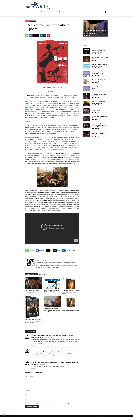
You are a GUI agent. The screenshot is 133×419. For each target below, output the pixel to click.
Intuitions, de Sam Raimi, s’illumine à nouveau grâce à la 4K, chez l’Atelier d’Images (70, 292)
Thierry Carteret (30, 32)
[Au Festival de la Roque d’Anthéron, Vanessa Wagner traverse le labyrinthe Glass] (86, 126)
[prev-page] (26, 326)
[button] (106, 12)
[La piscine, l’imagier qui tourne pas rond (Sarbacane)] (86, 66)
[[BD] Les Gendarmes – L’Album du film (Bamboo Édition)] (52, 283)
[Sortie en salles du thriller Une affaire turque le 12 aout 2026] (33, 283)
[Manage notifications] (4, 415)
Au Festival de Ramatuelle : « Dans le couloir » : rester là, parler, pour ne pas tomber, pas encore (95, 31)
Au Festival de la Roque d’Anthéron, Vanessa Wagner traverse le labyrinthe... (99, 125)
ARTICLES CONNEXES (31, 274)
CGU (93, 416)
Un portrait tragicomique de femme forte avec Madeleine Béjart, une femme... (99, 50)
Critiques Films (33, 21)
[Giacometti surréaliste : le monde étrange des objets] (86, 81)
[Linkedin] (41, 35)
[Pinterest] (48, 35)
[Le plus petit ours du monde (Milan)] (86, 89)
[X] (34, 35)
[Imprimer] (44, 35)
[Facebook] (30, 35)
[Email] (37, 35)
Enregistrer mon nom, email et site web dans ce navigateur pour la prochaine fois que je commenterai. (52, 403)
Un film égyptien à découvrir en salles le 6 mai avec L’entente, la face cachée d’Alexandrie (52, 310)
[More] (74, 250)
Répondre (33, 345)
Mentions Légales (99, 416)
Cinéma (31, 18)
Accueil (26, 18)
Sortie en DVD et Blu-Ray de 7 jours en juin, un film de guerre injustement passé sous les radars (33, 321)
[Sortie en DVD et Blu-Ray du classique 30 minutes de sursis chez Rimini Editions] (70, 302)
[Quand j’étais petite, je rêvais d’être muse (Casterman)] (86, 74)
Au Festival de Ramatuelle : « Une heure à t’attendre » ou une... (99, 133)
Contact (106, 416)
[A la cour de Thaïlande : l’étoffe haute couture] (86, 96)
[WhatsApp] (26, 35)
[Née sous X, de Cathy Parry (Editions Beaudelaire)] (86, 104)
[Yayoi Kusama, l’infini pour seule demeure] (86, 59)
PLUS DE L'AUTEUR (43, 274)
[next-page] (29, 326)
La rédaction (87, 416)
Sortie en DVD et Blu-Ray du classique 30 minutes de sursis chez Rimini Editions (70, 310)
